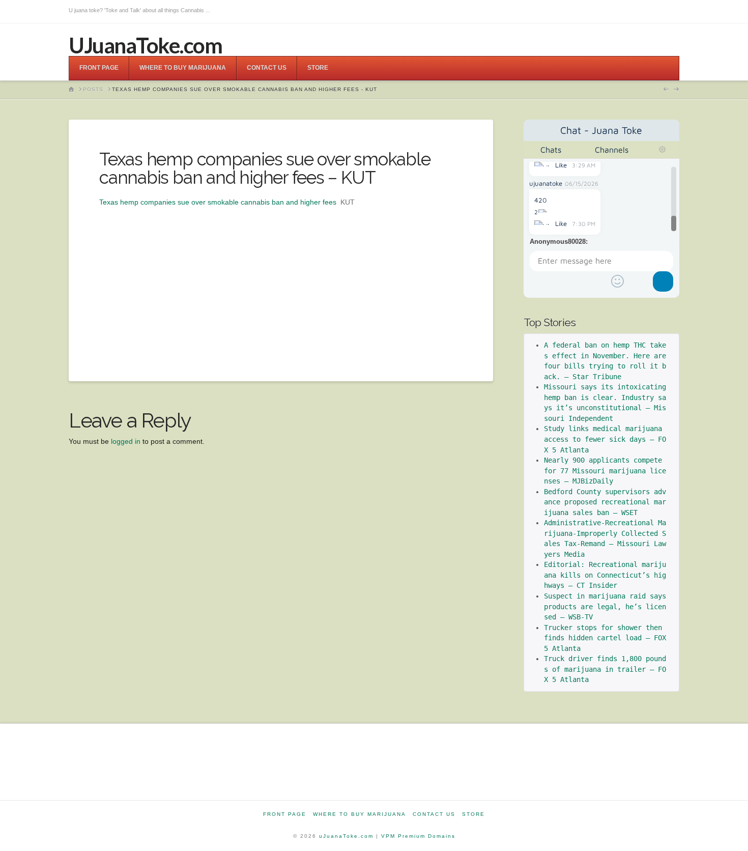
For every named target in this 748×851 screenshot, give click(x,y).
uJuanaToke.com (346, 836)
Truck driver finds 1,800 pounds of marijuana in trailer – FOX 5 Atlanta (605, 669)
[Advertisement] (281, 279)
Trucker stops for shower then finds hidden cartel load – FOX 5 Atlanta (607, 638)
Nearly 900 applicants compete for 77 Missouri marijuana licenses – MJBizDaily (605, 470)
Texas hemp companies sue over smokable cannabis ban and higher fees (217, 202)
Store (473, 814)
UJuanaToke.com (145, 45)
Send (663, 281)
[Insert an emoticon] (617, 281)
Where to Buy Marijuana (359, 814)
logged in (125, 441)
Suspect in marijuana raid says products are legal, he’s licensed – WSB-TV (607, 606)
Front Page (284, 814)
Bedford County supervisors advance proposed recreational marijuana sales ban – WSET (605, 502)
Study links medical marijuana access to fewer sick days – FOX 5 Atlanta (605, 438)
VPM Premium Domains (418, 836)
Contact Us (434, 814)
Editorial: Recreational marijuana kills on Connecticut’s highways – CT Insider (605, 574)
